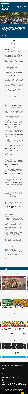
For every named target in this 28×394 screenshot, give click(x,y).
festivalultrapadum (8, 91)
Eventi (2, 49)
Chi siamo (15, 365)
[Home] (3, 1)
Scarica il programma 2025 (9, 265)
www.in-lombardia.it (4, 365)
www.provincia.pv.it (10, 365)
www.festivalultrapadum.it (9, 250)
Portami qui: (15, 268)
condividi (3, 35)
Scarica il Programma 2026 (9, 260)
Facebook (6, 264)
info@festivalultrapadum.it (9, 251)
